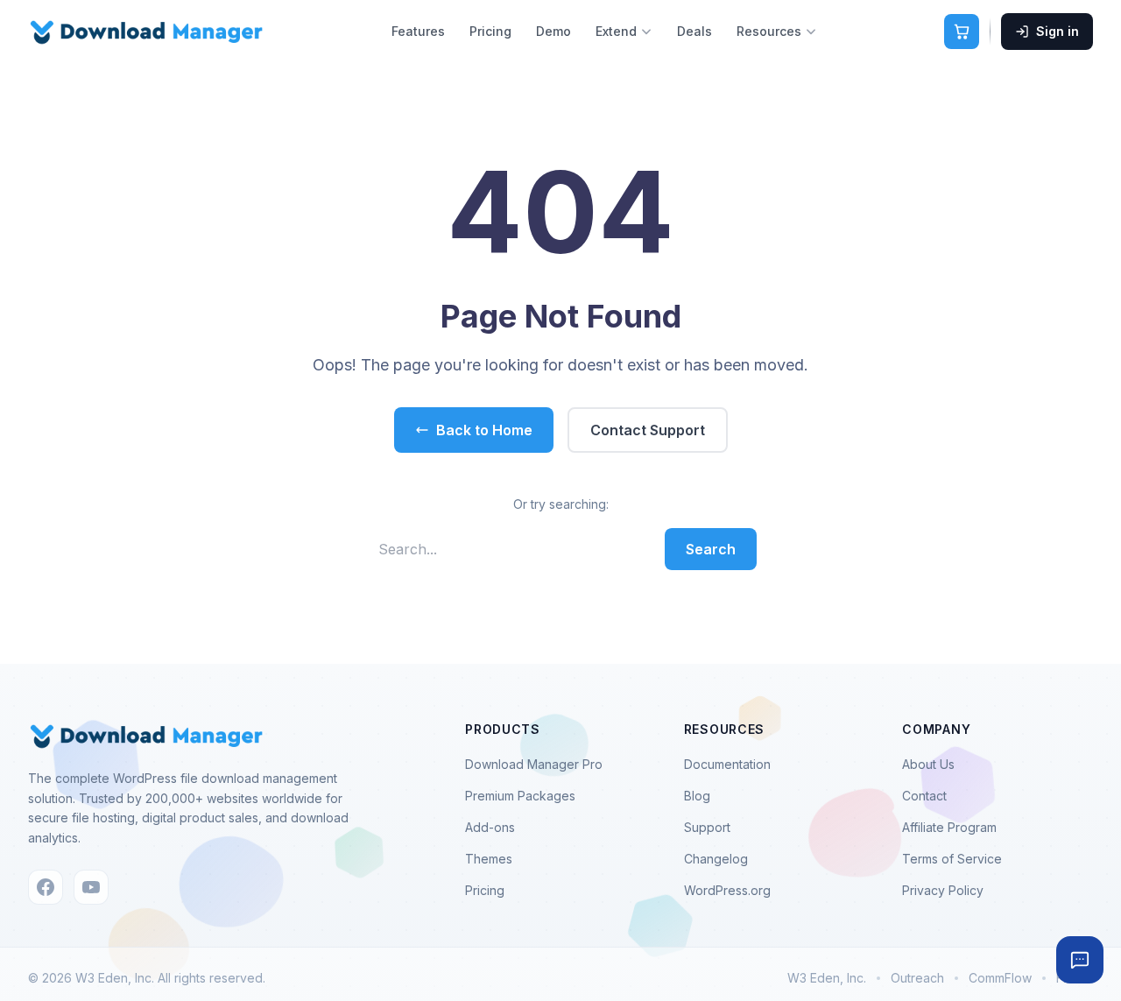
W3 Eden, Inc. (826, 977)
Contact (924, 795)
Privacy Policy (943, 890)
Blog (697, 795)
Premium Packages (520, 795)
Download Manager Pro (534, 764)
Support (707, 827)
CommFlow (1000, 977)
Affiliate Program (949, 827)
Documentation (727, 764)
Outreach (917, 977)
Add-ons (490, 827)
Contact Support (647, 430)
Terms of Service (952, 858)
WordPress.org (727, 890)
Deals (694, 31)
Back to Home (484, 430)
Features (418, 31)
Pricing (490, 31)
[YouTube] (91, 887)
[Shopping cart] (961, 31)
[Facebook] (45, 887)
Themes (488, 858)
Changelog (716, 858)
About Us (928, 764)
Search (711, 549)
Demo (553, 31)
